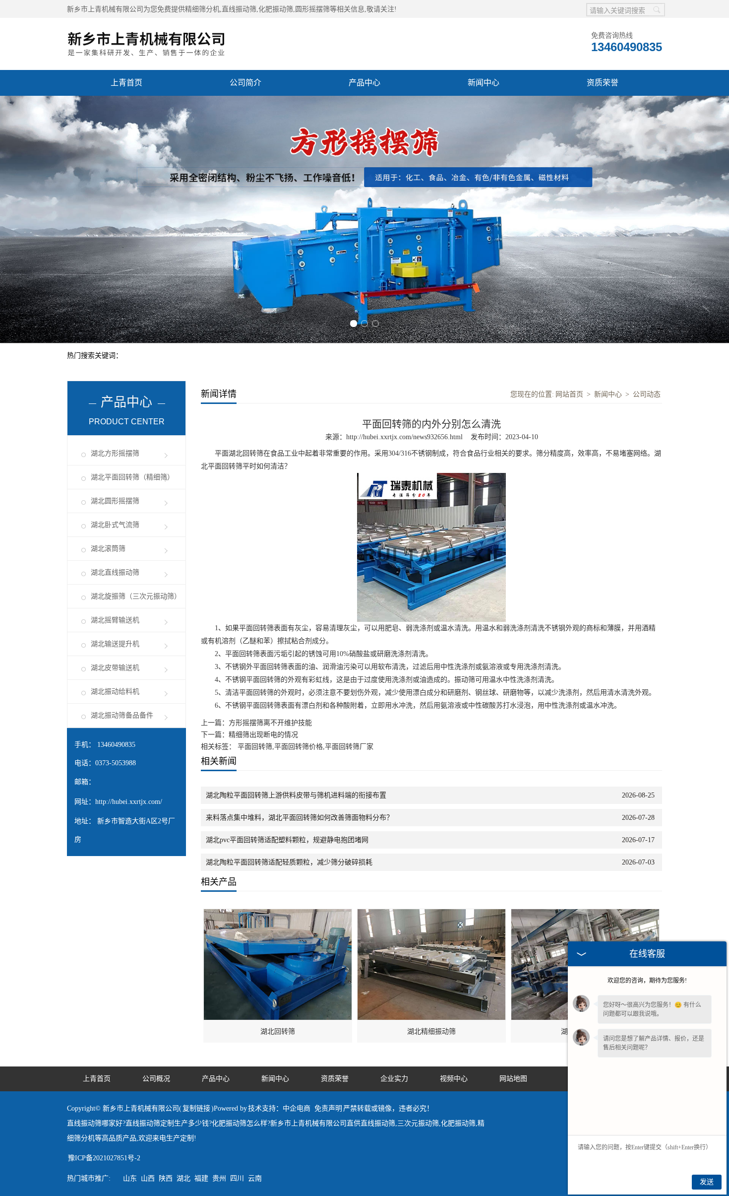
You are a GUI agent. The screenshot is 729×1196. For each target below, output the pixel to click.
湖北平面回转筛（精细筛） (132, 477)
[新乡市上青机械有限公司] (146, 23)
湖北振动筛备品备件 (122, 715)
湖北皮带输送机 (115, 667)
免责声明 (328, 1108)
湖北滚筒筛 (108, 548)
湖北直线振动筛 (115, 572)
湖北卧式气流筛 (115, 525)
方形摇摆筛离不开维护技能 (270, 723)
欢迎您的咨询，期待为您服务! (647, 980)
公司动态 (647, 394)
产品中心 (364, 82)
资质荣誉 (602, 82)
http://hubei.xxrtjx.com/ (128, 801)
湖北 (183, 1178)
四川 (237, 1178)
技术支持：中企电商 (279, 1108)
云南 (255, 1178)
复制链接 (196, 1108)
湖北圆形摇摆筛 (115, 501)
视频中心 (454, 1078)
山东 (130, 1178)
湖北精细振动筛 (431, 1031)
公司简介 (245, 82)
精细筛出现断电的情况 (263, 734)
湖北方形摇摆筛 (115, 453)
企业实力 (394, 1078)
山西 (148, 1178)
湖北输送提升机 (115, 644)
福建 (201, 1178)
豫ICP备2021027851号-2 (104, 1158)
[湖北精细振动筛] (432, 914)
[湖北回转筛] (278, 914)
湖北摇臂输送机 (115, 620)
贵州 (219, 1178)
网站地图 (513, 1078)
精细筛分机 (202, 9)
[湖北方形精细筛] (585, 914)
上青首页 (126, 82)
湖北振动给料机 (115, 691)
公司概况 (156, 1078)
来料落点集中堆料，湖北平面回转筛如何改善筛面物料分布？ (299, 817)
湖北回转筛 (277, 1031)
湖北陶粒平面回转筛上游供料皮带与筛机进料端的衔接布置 (296, 795)
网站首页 (569, 394)
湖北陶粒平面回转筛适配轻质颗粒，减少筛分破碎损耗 (289, 862)
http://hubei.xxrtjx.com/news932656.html (404, 437)
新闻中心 (483, 82)
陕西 (166, 1178)
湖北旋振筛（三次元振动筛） (136, 596)
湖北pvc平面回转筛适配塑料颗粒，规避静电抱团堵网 (287, 840)
